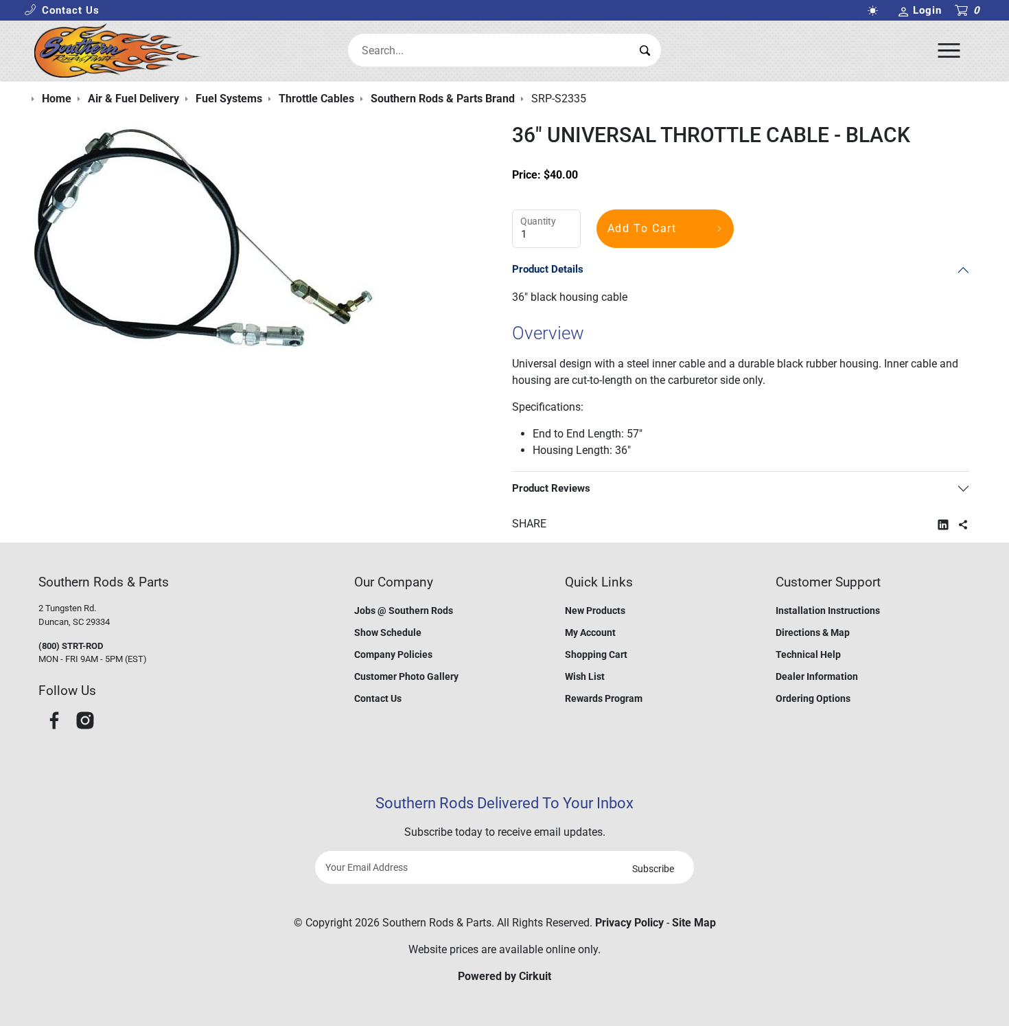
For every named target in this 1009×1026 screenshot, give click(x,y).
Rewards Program (603, 698)
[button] (62, 11)
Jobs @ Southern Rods (403, 610)
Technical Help (808, 654)
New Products (595, 610)
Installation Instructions (828, 610)
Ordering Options (813, 698)
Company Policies (393, 654)
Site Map (694, 922)
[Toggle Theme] (875, 11)
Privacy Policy (629, 922)
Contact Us (378, 698)
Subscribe (653, 868)
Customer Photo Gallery (406, 676)
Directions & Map (813, 632)
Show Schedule (387, 632)
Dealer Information (817, 676)
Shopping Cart (596, 654)
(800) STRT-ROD (70, 646)
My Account (590, 632)
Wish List (585, 676)
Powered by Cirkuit (504, 976)
